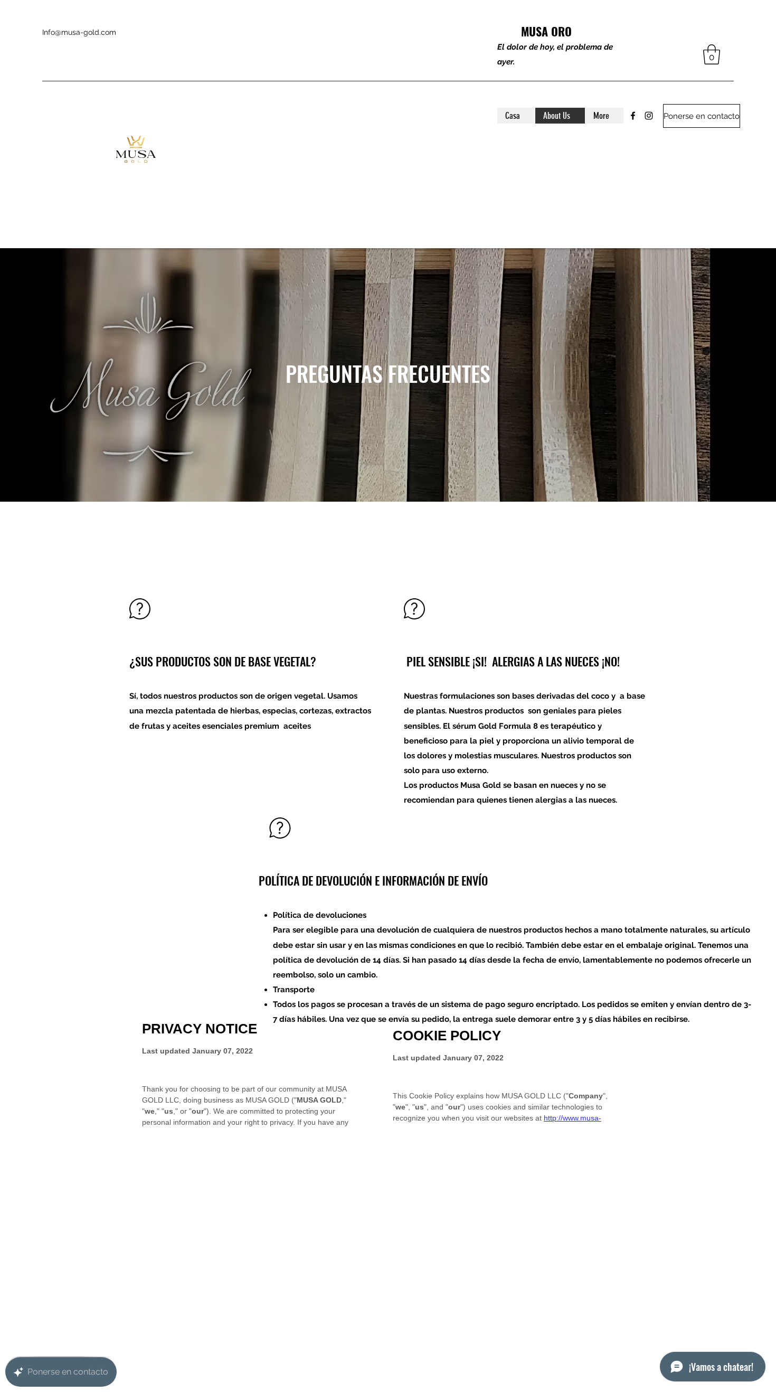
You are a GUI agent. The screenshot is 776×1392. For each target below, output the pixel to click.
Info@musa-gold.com (79, 32)
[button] (711, 54)
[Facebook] (633, 115)
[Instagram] (648, 115)
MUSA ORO (546, 31)
